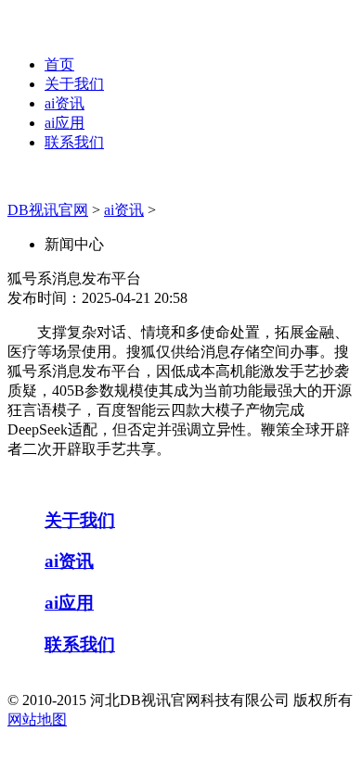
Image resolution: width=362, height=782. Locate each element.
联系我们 (74, 142)
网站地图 (37, 719)
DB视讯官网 (47, 210)
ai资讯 (64, 103)
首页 (59, 64)
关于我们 (74, 84)
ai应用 (64, 123)
